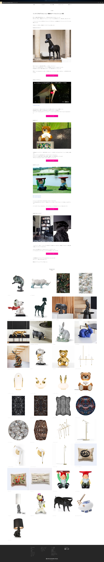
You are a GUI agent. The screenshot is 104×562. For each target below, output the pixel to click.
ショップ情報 (52, 548)
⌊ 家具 (31, 550)
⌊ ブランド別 (42, 549)
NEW (34, 4)
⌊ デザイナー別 (43, 550)
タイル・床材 (52, 4)
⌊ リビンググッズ (33, 552)
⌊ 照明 (31, 551)
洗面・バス (69, 4)
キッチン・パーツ (61, 4)
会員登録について (53, 551)
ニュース (42, 551)
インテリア (43, 4)
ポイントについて (53, 552)
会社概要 (52, 550)
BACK (52, 10)
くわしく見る (52, 75)
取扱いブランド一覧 (43, 548)
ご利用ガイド (52, 549)
